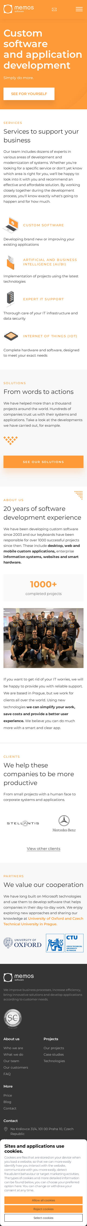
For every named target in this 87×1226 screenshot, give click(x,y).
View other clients (43, 848)
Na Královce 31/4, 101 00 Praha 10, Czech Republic (42, 1131)
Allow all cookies (43, 1200)
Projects (51, 1039)
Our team (11, 1061)
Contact (9, 1108)
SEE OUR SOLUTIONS (43, 462)
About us (11, 1039)
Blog (7, 1102)
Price (7, 1095)
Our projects (54, 1048)
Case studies (54, 1054)
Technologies (54, 1061)
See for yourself (29, 94)
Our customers (15, 1067)
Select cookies (43, 1218)
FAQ (7, 1074)
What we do (13, 1054)
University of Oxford (46, 918)
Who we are (13, 1048)
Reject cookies (43, 1209)
